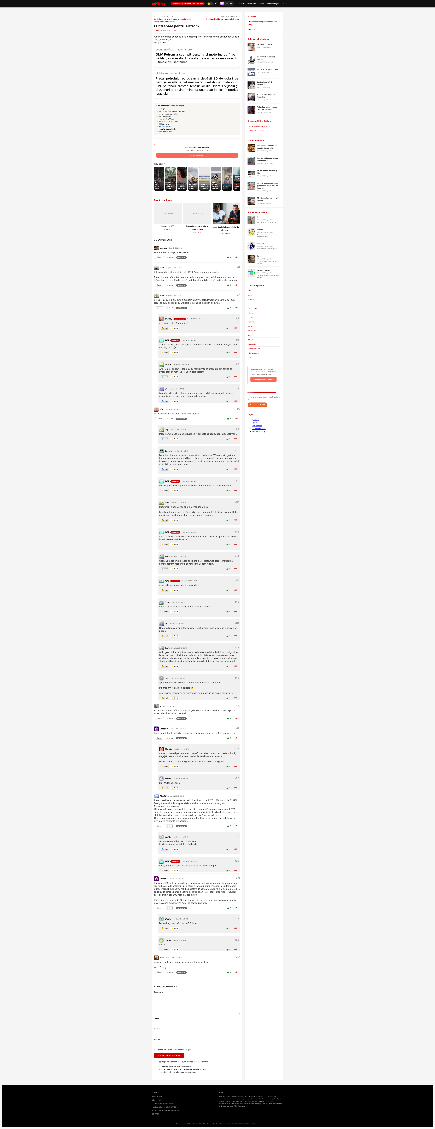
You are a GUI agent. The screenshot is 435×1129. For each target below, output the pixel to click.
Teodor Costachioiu (255, 349)
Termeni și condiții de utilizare (162, 1103)
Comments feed (259, 429)
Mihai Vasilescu (253, 353)
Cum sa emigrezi (273, 4)
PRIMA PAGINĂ (157, 1096)
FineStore (251, 29)
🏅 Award (159, 257)
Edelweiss (251, 299)
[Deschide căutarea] (216, 3)
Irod (249, 304)
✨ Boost (169, 257)
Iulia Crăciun (252, 308)
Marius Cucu (252, 326)
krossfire (251, 322)
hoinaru (250, 313)
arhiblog (159, 3)
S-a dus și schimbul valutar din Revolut (223, 19)
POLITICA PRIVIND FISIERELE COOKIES (165, 1110)
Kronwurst (251, 317)
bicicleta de (163, 126)
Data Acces (255, 1123)
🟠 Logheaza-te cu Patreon (263, 379)
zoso (249, 291)
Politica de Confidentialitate (233, 1123)
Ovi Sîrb (250, 340)
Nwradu (250, 335)
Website (157, 1039)
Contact (261, 4)
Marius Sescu (252, 331)
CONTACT (155, 1114)
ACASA (241, 4)
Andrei (250, 295)
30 (175, 30)
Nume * (157, 1018)
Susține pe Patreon (196, 155)
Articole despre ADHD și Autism (259, 126)
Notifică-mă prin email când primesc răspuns (174, 1050)
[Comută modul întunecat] (210, 3)
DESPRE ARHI (156, 1100)
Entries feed (257, 426)
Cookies (247, 1123)
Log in (254, 423)
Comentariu (158, 992)
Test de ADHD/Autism (256, 131)
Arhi (157, 30)
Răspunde (182, 257)
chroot (220, 1123)
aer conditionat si (165, 121)
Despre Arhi (251, 4)
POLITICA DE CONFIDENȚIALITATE (164, 1107)
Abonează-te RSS (258, 405)
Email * (157, 1029)
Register (255, 420)
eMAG (250, 25)
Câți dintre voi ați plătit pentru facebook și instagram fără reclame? (172, 20)
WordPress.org (258, 431)
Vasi (249, 357)
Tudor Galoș (252, 344)
